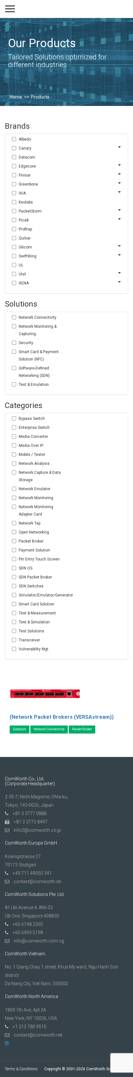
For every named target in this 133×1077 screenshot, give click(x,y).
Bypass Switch (32, 418)
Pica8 (24, 220)
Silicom (25, 247)
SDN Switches (31, 586)
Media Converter (33, 436)
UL (21, 265)
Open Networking (34, 532)
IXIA (22, 193)
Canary (25, 148)
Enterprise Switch (34, 427)
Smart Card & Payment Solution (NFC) (39, 355)
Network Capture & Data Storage (40, 476)
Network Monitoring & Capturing (37, 330)
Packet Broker (31, 541)
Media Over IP (31, 445)
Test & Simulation (34, 622)
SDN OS (25, 568)
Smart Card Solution (36, 604)
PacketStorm (30, 211)
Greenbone (28, 184)
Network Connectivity (37, 317)
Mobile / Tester (32, 454)
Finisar (25, 175)
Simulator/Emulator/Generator (43, 595)
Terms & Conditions (21, 1069)
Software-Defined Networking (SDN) (34, 372)
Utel (22, 274)
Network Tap (29, 523)
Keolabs (26, 202)
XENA (24, 283)
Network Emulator (34, 489)
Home (16, 97)
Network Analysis (34, 463)
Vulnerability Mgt (33, 649)
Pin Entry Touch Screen (39, 559)
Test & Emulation (34, 384)
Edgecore (27, 166)
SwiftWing (27, 256)
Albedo (25, 139)
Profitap (25, 229)
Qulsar (25, 238)
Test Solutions (31, 631)
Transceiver (29, 640)
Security (26, 343)
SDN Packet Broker (35, 577)
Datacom (27, 157)
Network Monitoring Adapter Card (36, 511)
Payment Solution (34, 550)
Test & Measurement (37, 613)
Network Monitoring (36, 498)
